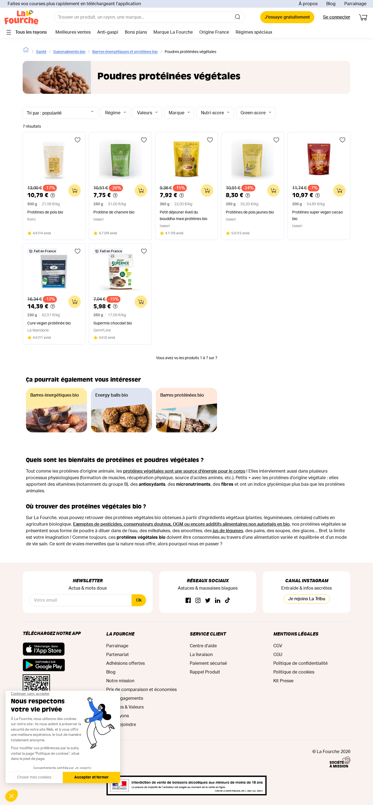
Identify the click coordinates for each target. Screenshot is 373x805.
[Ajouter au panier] (75, 191)
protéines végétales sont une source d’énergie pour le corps (184, 471)
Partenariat (117, 654)
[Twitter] (208, 601)
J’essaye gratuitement (287, 17)
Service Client (208, 633)
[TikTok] (227, 601)
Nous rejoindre (121, 724)
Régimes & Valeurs (125, 707)
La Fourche (120, 633)
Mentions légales (295, 633)
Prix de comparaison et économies (141, 689)
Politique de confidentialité (300, 663)
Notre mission (120, 681)
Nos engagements (124, 698)
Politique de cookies (293, 672)
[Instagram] (198, 601)
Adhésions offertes (125, 663)
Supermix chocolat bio (112, 323)
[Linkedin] (218, 601)
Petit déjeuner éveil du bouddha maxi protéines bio (183, 215)
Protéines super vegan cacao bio (317, 215)
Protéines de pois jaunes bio (250, 212)
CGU (277, 654)
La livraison (201, 654)
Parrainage (355, 4)
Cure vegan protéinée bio (49, 323)
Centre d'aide (203, 646)
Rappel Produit (205, 672)
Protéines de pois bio (45, 212)
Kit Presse (283, 681)
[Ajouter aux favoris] (77, 140)
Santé (41, 52)
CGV (277, 646)
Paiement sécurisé (208, 663)
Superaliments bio (69, 52)
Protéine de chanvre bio (113, 212)
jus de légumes (228, 531)
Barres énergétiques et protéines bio (125, 52)
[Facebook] (188, 601)
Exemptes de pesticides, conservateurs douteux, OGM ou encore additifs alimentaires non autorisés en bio (181, 524)
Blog (331, 4)
